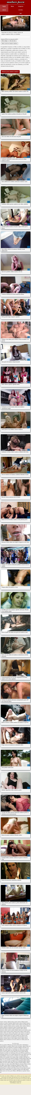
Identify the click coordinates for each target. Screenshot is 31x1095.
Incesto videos (17, 1044)
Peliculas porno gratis (19, 1054)
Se (20, 1065)
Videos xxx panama (12, 1059)
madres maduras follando (21, 1023)
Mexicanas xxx (10, 1044)
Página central (4, 8)
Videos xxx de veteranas (20, 1050)
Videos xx (10, 1049)
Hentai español (27, 1068)
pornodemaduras (14, 1037)
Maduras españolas (22, 1070)
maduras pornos (10, 1031)
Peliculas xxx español (19, 1055)
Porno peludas (21, 1051)
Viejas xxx (18, 1057)
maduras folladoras (26, 1026)
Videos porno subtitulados (17, 1061)
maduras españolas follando (5, 1026)
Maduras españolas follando (9, 1046)
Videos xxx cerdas (11, 1050)
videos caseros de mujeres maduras (9, 43)
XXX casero (16, 1051)
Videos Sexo (28, 1058)
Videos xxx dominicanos (11, 1053)
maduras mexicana (8, 1028)
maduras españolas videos (17, 1026)
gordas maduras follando (20, 1021)
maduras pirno (21, 1030)
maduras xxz (23, 1032)
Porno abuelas (13, 1057)
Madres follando (26, 1061)
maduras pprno (17, 1031)
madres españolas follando (10, 1023)
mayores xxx (23, 1034)
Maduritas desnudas (20, 1064)
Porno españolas (6, 1057)
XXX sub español (24, 1053)
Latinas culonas (22, 1066)
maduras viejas (11, 1032)
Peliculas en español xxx (14, 1047)
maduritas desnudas (9, 1034)
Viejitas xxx (9, 1065)
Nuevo (12, 6)
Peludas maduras (7, 1066)
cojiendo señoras (11, 1021)
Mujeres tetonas (6, 1055)
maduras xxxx (17, 1032)
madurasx (28, 1032)
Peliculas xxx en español (10, 1054)
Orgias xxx (10, 1061)
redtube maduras (7, 1038)
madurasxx (2, 1034)
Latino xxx (17, 1046)
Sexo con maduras (3, 1044)
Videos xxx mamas (10, 1051)
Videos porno (6, 1047)
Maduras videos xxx (15, 2)
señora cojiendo (14, 1038)
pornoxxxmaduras (21, 1037)
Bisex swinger (5, 41)
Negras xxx (5, 1068)
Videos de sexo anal (4, 1059)
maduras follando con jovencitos (6, 1027)
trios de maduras (16, 1039)
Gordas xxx (12, 1055)
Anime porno (11, 1068)
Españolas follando (15, 1066)
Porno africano (5, 1058)
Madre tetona (4, 1065)
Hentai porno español (4, 1069)
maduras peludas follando (13, 1030)
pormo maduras (7, 1037)
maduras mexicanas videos (17, 1028)
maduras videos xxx (4, 1032)
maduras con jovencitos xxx (24, 1024)
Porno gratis (18, 1053)
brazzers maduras (3, 1021)
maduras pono (28, 1030)
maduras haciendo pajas (18, 1027)
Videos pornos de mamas (19, 1068)
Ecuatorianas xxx (16, 1049)
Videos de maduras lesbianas (17, 1062)
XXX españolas (23, 1058)
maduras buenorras (8, 1024)
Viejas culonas (5, 1049)
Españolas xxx (17, 1058)
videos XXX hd (12, 1064)
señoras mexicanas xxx (8, 1039)
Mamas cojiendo (22, 1046)
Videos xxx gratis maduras (5, 1062)
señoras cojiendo (21, 1038)
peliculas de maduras (11, 1035)
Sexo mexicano (11, 1058)
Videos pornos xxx (3, 1070)
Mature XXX (22, 1057)
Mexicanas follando (16, 1065)
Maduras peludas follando (21, 1059)
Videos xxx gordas (3, 1050)
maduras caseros (15, 1024)
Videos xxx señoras (6, 1064)
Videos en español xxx (13, 1069)
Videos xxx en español (24, 1049)
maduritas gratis (16, 1034)
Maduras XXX (15, 1070)
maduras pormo (3, 1031)
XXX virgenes (26, 1069)
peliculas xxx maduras (20, 1035)
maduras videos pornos (25, 1031)
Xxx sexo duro (13, 41)
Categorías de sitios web (20, 10)
